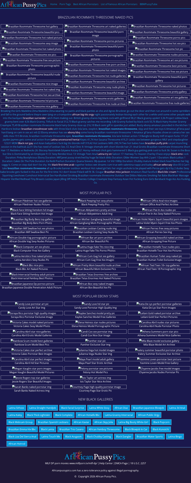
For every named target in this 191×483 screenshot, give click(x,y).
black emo (177, 154)
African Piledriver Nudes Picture (32, 204)
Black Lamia (47, 429)
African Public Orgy (148, 415)
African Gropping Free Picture (159, 241)
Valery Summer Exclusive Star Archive (159, 354)
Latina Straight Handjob (42, 407)
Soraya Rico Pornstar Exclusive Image (32, 317)
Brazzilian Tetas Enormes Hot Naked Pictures (95, 278)
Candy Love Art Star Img (31, 307)
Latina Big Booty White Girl (133, 422)
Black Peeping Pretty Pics (95, 204)
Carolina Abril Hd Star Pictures (32, 363)
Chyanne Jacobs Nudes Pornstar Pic (159, 372)
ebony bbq (74, 132)
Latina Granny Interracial (119, 415)
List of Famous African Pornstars (119, 4)
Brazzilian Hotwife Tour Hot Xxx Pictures (159, 250)
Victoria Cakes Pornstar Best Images (31, 354)
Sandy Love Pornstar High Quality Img (95, 307)
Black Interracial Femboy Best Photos (32, 278)
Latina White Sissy (99, 407)
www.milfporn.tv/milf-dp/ (83, 463)
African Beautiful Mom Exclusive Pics (95, 269)
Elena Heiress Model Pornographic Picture (95, 326)
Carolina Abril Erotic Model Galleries (32, 335)
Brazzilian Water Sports (150, 436)
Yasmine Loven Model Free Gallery (159, 363)
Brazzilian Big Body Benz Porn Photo (32, 223)
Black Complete (64, 415)
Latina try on (105, 154)
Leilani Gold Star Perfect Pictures (159, 317)
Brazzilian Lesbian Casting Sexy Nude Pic (95, 232)
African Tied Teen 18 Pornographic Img (159, 269)
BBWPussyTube (148, 4)
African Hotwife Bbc (89, 415)
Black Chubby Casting (99, 436)
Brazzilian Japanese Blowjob (148, 407)
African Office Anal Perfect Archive (159, 204)
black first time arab (63, 164)
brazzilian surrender (34, 118)
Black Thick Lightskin (38, 415)
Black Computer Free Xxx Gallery (32, 250)
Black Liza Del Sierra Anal (22, 436)
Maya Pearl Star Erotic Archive (95, 363)
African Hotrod (17, 443)
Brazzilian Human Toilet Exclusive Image (159, 260)
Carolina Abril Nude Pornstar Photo (159, 326)
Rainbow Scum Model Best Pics (31, 344)
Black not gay (25, 143)
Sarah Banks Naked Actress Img (32, 390)
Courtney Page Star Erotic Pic (95, 390)
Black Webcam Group (21, 422)
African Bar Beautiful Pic (95, 241)
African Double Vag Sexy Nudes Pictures (31, 241)
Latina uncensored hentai (65, 139)
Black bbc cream (167, 172)
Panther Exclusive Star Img (95, 344)
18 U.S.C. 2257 (138, 463)
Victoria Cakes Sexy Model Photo (32, 326)
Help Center (106, 463)
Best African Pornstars (85, 4)
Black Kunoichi (161, 429)
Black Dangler (123, 436)
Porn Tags (65, 4)
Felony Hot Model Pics (95, 372)
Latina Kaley (15, 415)
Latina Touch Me (50, 436)
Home (53, 4)
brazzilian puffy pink (156, 143)
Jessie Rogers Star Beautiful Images (31, 381)
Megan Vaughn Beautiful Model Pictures (31, 372)
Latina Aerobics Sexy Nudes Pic (31, 260)
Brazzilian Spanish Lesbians (53, 422)
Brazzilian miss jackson (117, 172)
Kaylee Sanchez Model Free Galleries (95, 317)
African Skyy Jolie (103, 422)
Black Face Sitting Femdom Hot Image (32, 213)
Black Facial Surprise (72, 407)
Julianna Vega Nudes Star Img (95, 354)
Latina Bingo (175, 436)
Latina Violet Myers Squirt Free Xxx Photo (159, 223)
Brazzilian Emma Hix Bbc (22, 429)
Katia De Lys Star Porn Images (159, 307)
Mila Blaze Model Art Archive (159, 344)
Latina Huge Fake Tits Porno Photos (95, 250)
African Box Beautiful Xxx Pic (95, 287)
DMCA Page (121, 463)
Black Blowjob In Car (136, 429)
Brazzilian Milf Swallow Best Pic (32, 232)
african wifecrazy (162, 164)
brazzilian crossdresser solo (37, 128)
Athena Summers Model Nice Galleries (159, 335)
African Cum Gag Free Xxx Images (95, 260)
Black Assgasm (73, 436)
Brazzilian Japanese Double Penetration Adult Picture (31, 287)
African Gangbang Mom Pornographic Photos (95, 223)
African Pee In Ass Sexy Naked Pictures (159, 213)
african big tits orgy (83, 114)
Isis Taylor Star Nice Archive (95, 381)
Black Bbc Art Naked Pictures (32, 269)
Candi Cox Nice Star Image (95, 335)
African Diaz (121, 407)
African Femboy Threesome (104, 429)
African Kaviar (81, 422)
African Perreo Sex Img (159, 232)
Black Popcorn (161, 422)
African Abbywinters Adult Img (96, 213)
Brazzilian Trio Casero (71, 429)
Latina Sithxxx (16, 407)
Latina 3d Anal (177, 407)
